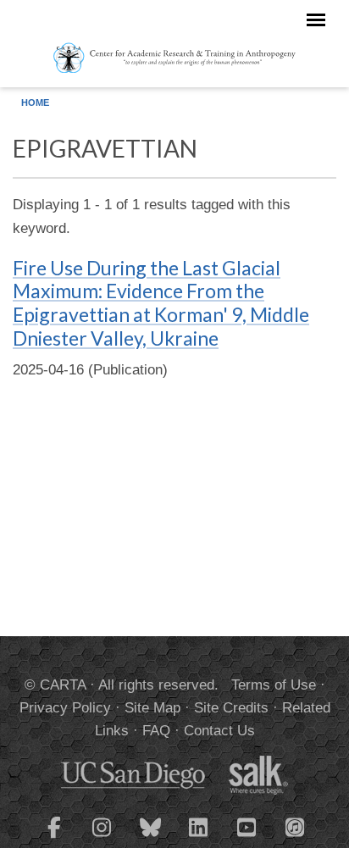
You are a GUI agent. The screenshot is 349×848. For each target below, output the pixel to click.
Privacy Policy (65, 708)
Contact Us (219, 731)
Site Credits (231, 708)
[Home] (174, 57)
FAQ (156, 731)
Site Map (152, 708)
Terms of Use (273, 685)
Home (35, 102)
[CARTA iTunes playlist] (295, 826)
